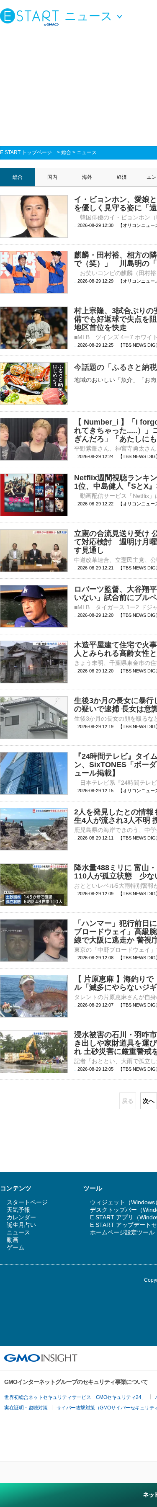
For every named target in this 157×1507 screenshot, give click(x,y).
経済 (122, 177)
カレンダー (21, 1217)
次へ (148, 1100)
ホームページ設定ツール (122, 1232)
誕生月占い (21, 1224)
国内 (52, 177)
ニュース (87, 152)
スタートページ (27, 1202)
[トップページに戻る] (31, 16)
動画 (12, 1240)
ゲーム (15, 1247)
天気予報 (18, 1209)
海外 (87, 177)
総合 (66, 152)
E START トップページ (26, 152)
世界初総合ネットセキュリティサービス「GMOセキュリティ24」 (75, 1397)
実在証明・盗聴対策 (26, 1408)
